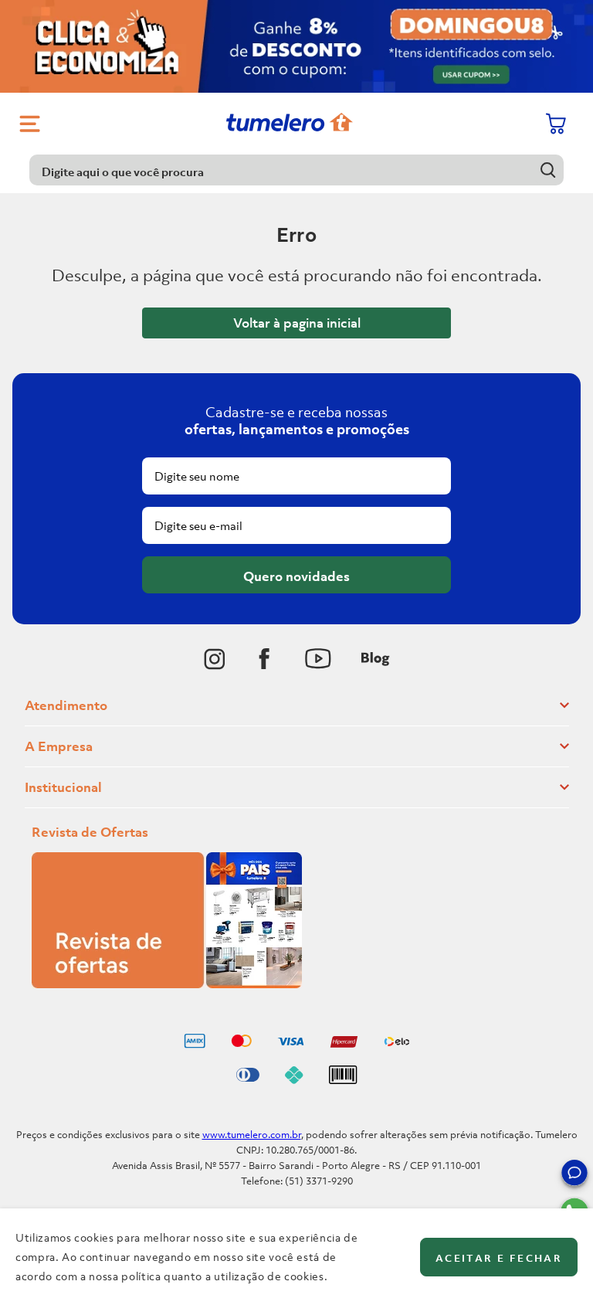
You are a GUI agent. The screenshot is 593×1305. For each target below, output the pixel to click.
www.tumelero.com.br (251, 1134)
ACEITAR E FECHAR (498, 1258)
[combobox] (296, 170)
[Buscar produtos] (548, 169)
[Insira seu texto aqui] (214, 659)
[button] (574, 1175)
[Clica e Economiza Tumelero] (296, 46)
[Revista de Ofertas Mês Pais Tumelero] (167, 983)
